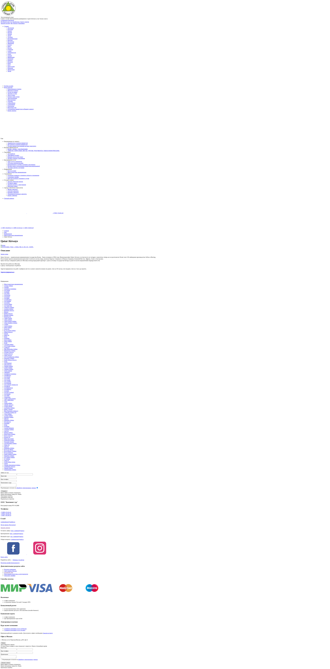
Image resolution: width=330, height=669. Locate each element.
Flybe (5, 425)
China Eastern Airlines (10, 321)
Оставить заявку (12, 183)
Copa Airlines (8, 414)
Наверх (3, 643)
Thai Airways (8, 364)
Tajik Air (6, 460)
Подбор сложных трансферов (16, 158)
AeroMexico (7, 375)
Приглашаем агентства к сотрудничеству (16, 574)
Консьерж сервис (13, 186)
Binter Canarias (8, 409)
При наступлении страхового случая (18, 178)
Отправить (4, 491)
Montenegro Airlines (9, 350)
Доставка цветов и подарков (16, 167)
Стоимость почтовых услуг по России (15, 628)
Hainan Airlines (8, 432)
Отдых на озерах (12, 92)
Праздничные (12, 100)
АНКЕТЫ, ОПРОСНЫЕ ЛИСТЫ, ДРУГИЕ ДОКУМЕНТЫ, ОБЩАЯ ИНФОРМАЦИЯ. (34, 150)
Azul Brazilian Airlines (10, 443)
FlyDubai (6, 426)
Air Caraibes (7, 381)
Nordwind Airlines (9, 440)
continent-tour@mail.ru (17, 539)
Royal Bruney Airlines (10, 451)
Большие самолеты (13, 192)
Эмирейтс (7, 372)
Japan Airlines (8, 341)
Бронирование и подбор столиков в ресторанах (21, 164)
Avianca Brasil (8, 406)
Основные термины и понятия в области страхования (23, 175)
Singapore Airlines (9, 358)
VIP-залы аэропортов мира (15, 163)
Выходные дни (12, 107)
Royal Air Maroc (8, 449)
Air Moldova (7, 389)
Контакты (11, 20)
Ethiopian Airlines (9, 420)
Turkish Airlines (8, 366)
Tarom (6, 463)
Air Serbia (7, 302)
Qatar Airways (8, 355)
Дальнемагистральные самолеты (17, 194)
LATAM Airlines (8, 344)
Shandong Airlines (9, 456)
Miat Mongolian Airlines (10, 349)
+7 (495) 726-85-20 (28, 228)
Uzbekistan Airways (9, 466)
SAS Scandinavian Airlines (11, 357)
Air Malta (6, 298)
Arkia (5, 401)
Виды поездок (8, 87)
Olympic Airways (9, 352)
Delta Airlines (8, 327)
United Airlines (8, 367)
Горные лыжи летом (13, 96)
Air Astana (7, 290)
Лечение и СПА (12, 93)
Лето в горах (11, 95)
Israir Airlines (7, 340)
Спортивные (11, 104)
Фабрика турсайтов (18, 560)
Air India (6, 391)
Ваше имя (3, 476)
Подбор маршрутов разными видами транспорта (22, 146)
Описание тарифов (9, 575)
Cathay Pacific (8, 318)
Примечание (4, 654)
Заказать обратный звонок (15, 181)
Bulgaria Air (7, 316)
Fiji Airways (7, 422)
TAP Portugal (8, 363)
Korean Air (7, 437)
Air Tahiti (6, 395)
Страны (6, 26)
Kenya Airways (8, 435)
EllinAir (6, 418)
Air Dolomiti (7, 383)
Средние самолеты (13, 191)
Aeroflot (6, 287)
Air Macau (7, 386)
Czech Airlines (8, 326)
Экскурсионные (12, 98)
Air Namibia (7, 301)
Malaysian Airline (9, 439)
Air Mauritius (7, 299)
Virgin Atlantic (8, 371)
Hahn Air (6, 335)
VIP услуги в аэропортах (15, 161)
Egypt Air (6, 329)
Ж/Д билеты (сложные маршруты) (18, 144)
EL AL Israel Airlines (10, 330)
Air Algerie (7, 377)
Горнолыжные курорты (14, 89)
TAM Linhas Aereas (9, 462)
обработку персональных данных (26, 488)
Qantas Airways (8, 354)
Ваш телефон (4, 479)
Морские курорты (13, 90)
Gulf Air (6, 431)
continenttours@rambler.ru (8, 522)
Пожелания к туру (6, 482)
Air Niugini (7, 394)
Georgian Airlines (9, 429)
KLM (5, 343)
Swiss (5, 361)
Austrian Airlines (8, 309)
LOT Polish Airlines (9, 346)
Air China (7, 293)
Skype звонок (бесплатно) (8, 525)
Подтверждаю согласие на (18, 488)
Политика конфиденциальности (10, 563)
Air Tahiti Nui (8, 306)
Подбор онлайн (8, 86)
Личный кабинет (9, 198)
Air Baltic (6, 292)
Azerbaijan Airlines (9, 408)
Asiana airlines (8, 403)
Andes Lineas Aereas (10, 398)
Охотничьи (11, 106)
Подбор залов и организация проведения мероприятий (24, 166)
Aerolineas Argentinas (10, 289)
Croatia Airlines (8, 415)
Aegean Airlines (8, 285)
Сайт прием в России (10, 571)
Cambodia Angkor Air (10, 412)
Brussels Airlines (8, 315)
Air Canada (7, 380)
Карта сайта (4, 557)
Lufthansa (7, 347)
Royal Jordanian (8, 452)
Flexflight (6, 423)
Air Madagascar (8, 388)
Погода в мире (12, 171)
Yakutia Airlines (8, 468)
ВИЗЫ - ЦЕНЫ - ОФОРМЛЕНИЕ (18, 149)
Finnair (6, 333)
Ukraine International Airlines (12, 465)
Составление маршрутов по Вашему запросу (21, 109)
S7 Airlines (7, 459)
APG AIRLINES (9, 400)
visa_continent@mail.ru (16, 536)
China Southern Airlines (10, 323)
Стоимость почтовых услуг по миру (14, 630)
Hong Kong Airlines (9, 434)
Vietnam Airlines (8, 369)
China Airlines (8, 320)
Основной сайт (8, 572)
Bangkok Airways (9, 310)
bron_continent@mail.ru (17, 530)
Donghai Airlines (8, 417)
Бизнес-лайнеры (12, 195)
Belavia (6, 312)
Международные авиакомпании (17, 172)
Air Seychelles (8, 304)
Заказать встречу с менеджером (17, 184)
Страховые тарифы (13, 177)
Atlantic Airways (8, 405)
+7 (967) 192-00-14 (6, 228)
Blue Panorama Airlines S (11, 411)
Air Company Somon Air (11, 384)
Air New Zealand (9, 392)
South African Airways (10, 360)
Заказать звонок (5, 528)
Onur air (6, 446)
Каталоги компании (10, 569)
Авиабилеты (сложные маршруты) (18, 143)
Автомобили (11, 153)
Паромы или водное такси (15, 157)
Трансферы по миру (13, 155)
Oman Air (7, 445)
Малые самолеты (13, 189)
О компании (4, 20)
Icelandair (6, 338)
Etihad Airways (8, 332)
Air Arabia (7, 378)
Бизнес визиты (12, 110)
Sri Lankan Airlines (9, 457)
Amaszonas (7, 397)
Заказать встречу (48, 633)
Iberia (5, 337)
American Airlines (9, 307)
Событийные (11, 103)
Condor (6, 324)
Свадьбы (10, 101)
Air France (7, 296)
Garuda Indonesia (9, 428)
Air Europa (7, 295)
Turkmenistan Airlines (10, 469)
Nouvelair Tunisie (9, 442)
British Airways (8, 313)
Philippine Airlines (9, 448)
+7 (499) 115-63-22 (17, 228)
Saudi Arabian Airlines (10, 454)
